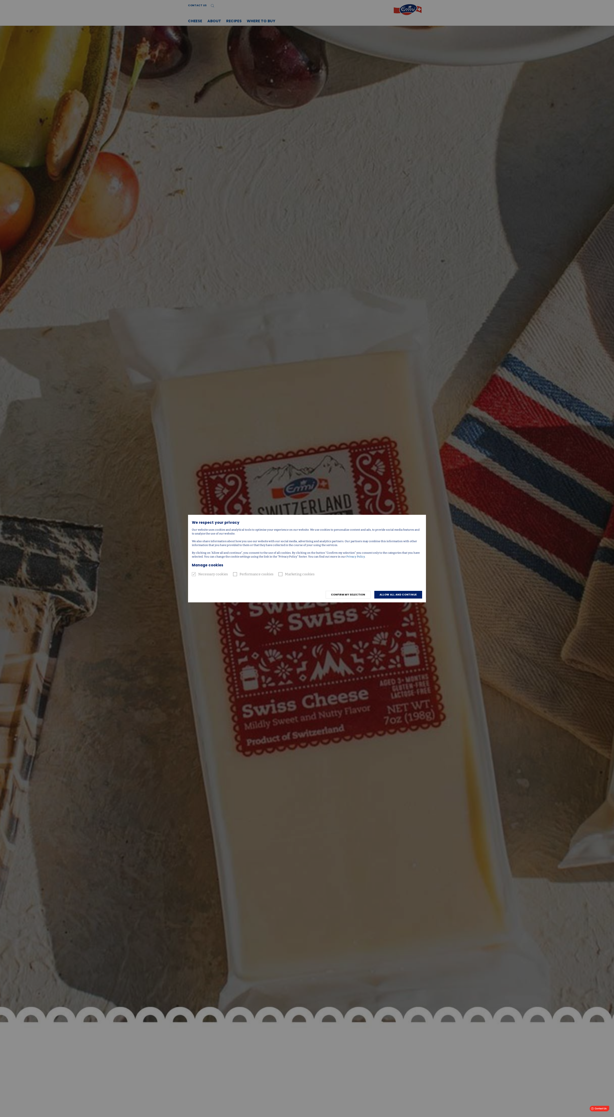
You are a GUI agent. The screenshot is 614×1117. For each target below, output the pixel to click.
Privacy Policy (355, 556)
